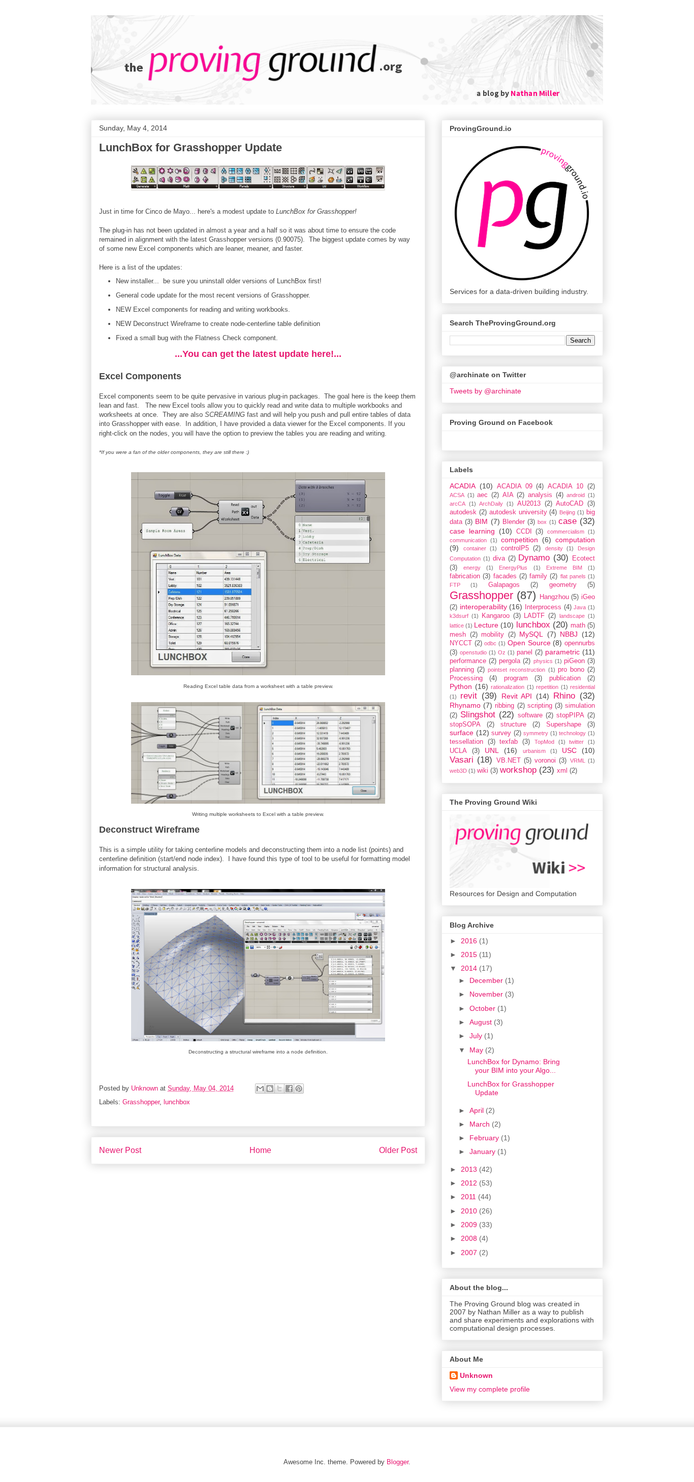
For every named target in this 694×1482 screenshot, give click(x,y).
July (476, 1036)
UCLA (458, 750)
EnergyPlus (513, 568)
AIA (508, 495)
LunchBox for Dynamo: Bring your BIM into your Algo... (513, 1066)
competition (519, 540)
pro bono (571, 669)
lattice (457, 625)
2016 (470, 941)
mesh (458, 634)
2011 (469, 1197)
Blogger (397, 1462)
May (477, 1050)
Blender (513, 521)
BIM (481, 521)
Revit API (516, 696)
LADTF (534, 615)
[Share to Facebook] (289, 1088)
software (530, 715)
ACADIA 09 (514, 486)
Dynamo (534, 558)
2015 (470, 954)
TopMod (544, 742)
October (483, 1008)
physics (543, 661)
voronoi (545, 760)
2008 (470, 1238)
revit (468, 696)
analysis (540, 495)
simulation (580, 705)
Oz (502, 652)
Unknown (476, 1375)
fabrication (465, 576)
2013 (470, 1169)
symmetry (535, 733)
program (516, 678)
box (542, 522)
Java (580, 607)
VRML (577, 761)
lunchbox (177, 1102)
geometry (563, 584)
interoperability (483, 607)
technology (572, 733)
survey (501, 733)
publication (565, 678)
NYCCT (461, 643)
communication (468, 540)
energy (472, 568)
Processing (466, 678)
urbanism (534, 751)
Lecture (486, 625)
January (483, 1151)
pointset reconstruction (516, 670)
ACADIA (463, 486)
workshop (518, 770)
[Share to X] (279, 1088)
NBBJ (569, 634)
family (538, 576)
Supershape (563, 724)
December (487, 980)
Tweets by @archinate (485, 391)
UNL (492, 750)
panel (524, 652)
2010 (470, 1211)
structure (513, 724)
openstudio (473, 652)
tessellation (466, 741)
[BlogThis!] (270, 1088)
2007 (470, 1252)
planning (462, 669)
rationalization (507, 687)
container (474, 548)
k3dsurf (459, 616)
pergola (509, 661)
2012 (470, 1183)
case (567, 521)
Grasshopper (141, 1102)
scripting (539, 705)
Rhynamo (465, 705)
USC (569, 750)
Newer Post (120, 1150)
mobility (492, 634)
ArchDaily (491, 504)
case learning (472, 531)
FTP (455, 585)
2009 (470, 1225)
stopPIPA (570, 715)
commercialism (565, 532)
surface (462, 733)
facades (505, 576)
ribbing (504, 705)
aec (482, 495)
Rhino (564, 696)
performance (468, 661)
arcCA (457, 504)
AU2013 (529, 503)
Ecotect (583, 558)
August (481, 1022)
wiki (482, 770)
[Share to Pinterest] (299, 1088)
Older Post (398, 1150)
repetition (547, 687)
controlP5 (515, 548)
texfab (508, 741)
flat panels (573, 576)
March (480, 1124)
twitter (576, 742)
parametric (562, 652)
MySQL (531, 634)
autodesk (463, 512)
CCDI (524, 531)
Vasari (462, 760)
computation (575, 540)
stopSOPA (465, 724)
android (575, 495)
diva (499, 558)
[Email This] (260, 1088)
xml (562, 770)
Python (461, 686)
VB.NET (508, 760)
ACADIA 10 (565, 486)
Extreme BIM (564, 568)
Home (260, 1150)
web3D (458, 771)
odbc (490, 643)
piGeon (574, 661)
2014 (470, 968)
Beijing (567, 512)
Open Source (529, 643)
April (477, 1110)
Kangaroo (496, 615)
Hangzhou (554, 597)
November (487, 994)
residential (582, 687)
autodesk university (518, 512)
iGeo (588, 597)
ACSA (457, 495)
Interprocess (543, 607)
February (485, 1138)
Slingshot (477, 714)
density (554, 548)
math (578, 625)
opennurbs (579, 643)
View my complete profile (490, 1389)
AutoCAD (569, 503)
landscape (572, 616)
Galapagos (504, 584)
